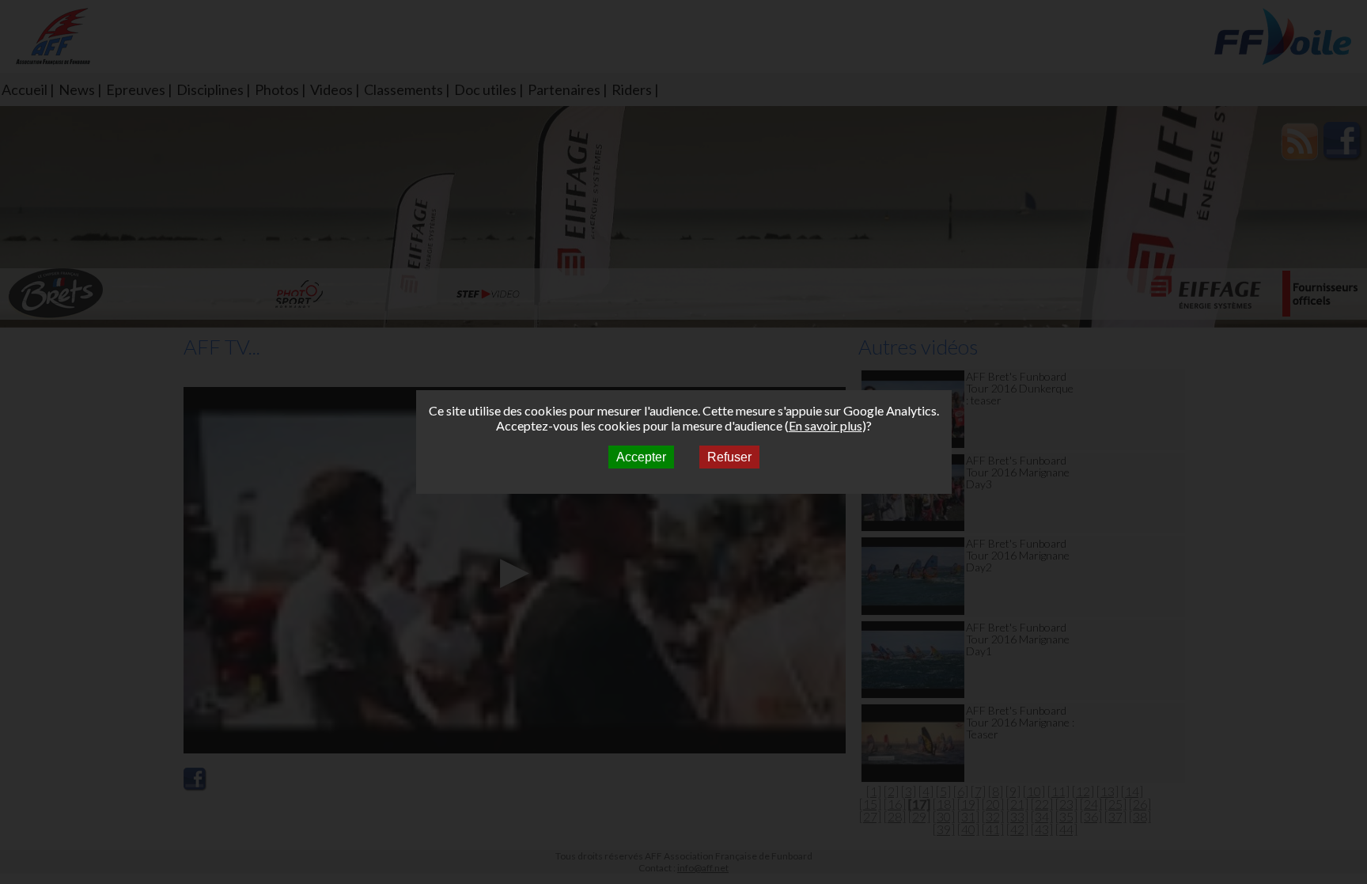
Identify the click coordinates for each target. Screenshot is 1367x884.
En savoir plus (825, 425)
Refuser (729, 457)
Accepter (641, 457)
